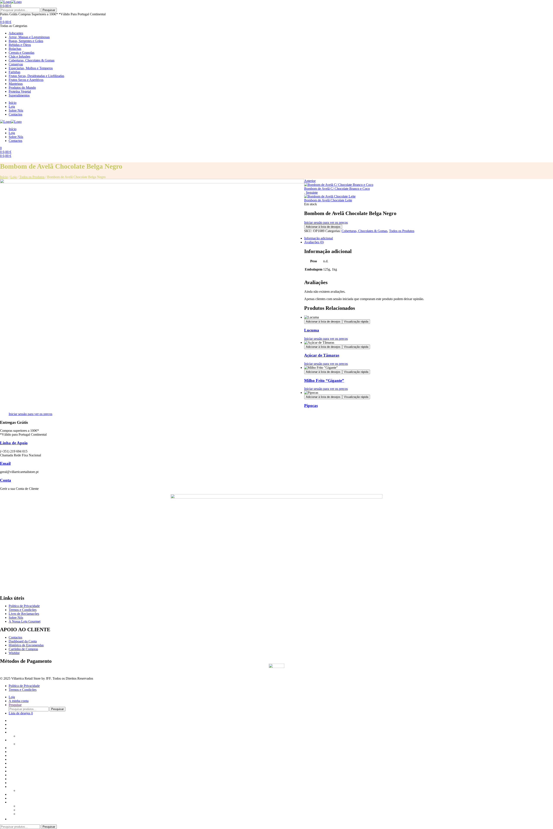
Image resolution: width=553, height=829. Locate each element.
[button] (11, 819)
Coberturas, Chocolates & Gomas (364, 231)
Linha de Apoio (14, 443)
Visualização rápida (356, 321)
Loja (13, 177)
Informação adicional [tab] (318, 238)
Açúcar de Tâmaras (321, 355)
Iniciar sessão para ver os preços (326, 222)
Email (5, 463)
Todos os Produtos (31, 177)
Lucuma (311, 330)
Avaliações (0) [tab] (314, 242)
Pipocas (311, 405)
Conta (5, 480)
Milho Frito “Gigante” (324, 380)
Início (4, 177)
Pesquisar (49, 10)
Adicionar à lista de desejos (323, 226)
